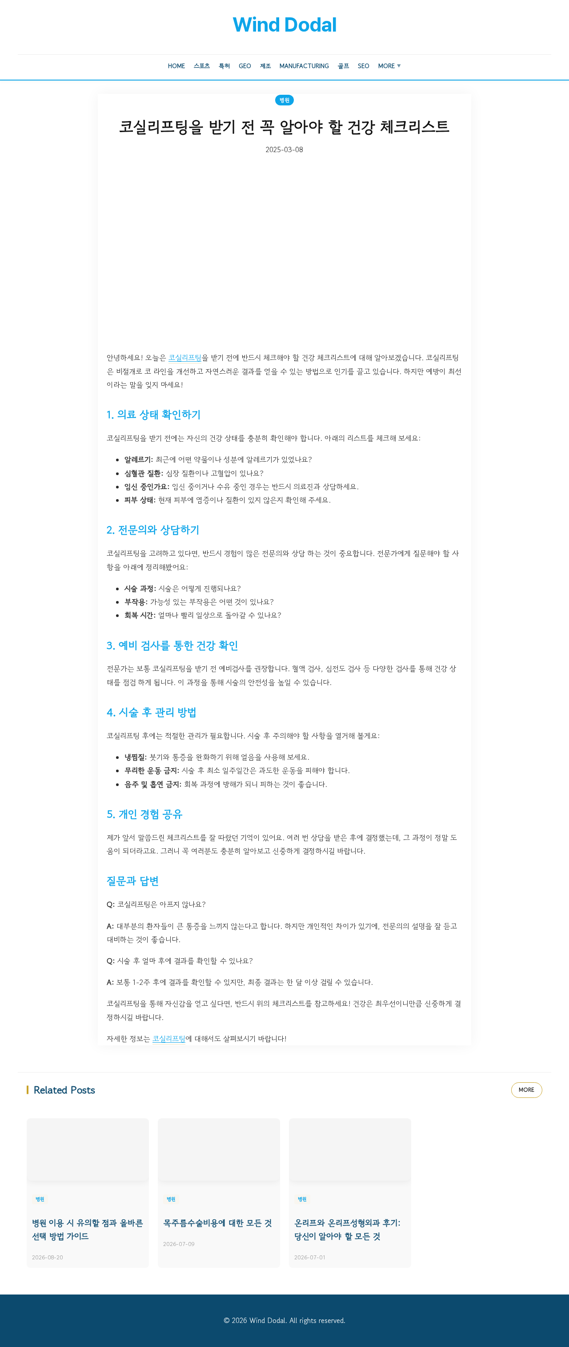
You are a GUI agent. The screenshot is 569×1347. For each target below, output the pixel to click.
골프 (343, 65)
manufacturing (304, 65)
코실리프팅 (184, 357)
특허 (224, 65)
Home (176, 65)
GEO (245, 65)
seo (363, 65)
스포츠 (202, 65)
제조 (265, 65)
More (389, 65)
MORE (527, 1089)
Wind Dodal (284, 24)
